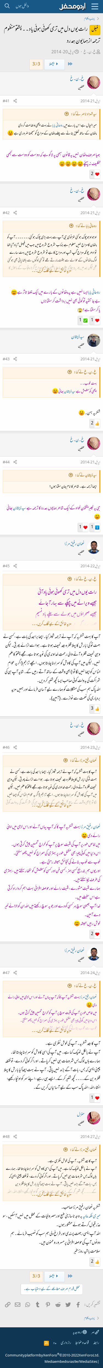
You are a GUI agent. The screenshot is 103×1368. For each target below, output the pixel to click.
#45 (6, 566)
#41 (6, 101)
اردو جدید (78, 1332)
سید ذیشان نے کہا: (86, 475)
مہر (93, 1332)
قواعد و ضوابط (82, 1343)
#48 (6, 1137)
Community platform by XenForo (52, 1356)
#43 (6, 359)
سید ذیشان (77, 337)
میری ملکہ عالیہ (91, 1216)
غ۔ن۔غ (89, 52)
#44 (6, 462)
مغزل (80, 1115)
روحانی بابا (57, 125)
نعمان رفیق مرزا (74, 544)
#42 (6, 213)
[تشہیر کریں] (15, 101)
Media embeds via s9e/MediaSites (70, 1362)
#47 (6, 973)
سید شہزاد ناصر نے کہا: (84, 114)
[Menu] (95, 6)
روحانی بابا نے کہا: (86, 226)
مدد (54, 1343)
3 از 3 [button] (36, 64)
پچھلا (51, 64)
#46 (6, 748)
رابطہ (96, 1343)
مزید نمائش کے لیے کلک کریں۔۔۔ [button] (51, 271)
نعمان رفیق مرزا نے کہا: (83, 761)
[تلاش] (7, 6)
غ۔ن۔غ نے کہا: (85, 372)
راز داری (66, 1343)
